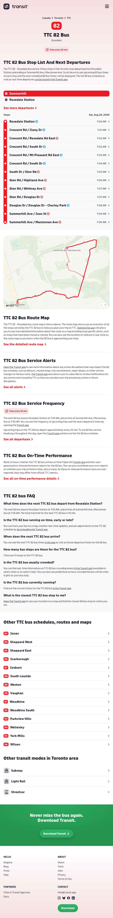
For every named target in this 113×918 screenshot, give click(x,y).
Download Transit (54, 833)
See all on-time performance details (30, 478)
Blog (6, 866)
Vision (61, 862)
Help (6, 874)
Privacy (62, 874)
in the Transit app (83, 568)
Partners (10, 886)
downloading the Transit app (32, 529)
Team (61, 866)
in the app (50, 542)
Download (67, 908)
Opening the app (86, 327)
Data (6, 896)
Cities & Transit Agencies (17, 892)
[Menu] (106, 6)
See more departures (19, 108)
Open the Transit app (15, 367)
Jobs (60, 870)
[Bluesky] (63, 898)
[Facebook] (68, 898)
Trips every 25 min (59, 49)
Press (7, 870)
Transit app (23, 425)
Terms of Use (65, 878)
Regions (8, 862)
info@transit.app (67, 892)
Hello (7, 856)
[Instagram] (59, 898)
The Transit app (39, 374)
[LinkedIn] (73, 898)
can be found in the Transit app (51, 79)
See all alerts (13, 387)
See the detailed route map (24, 344)
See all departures (17, 439)
